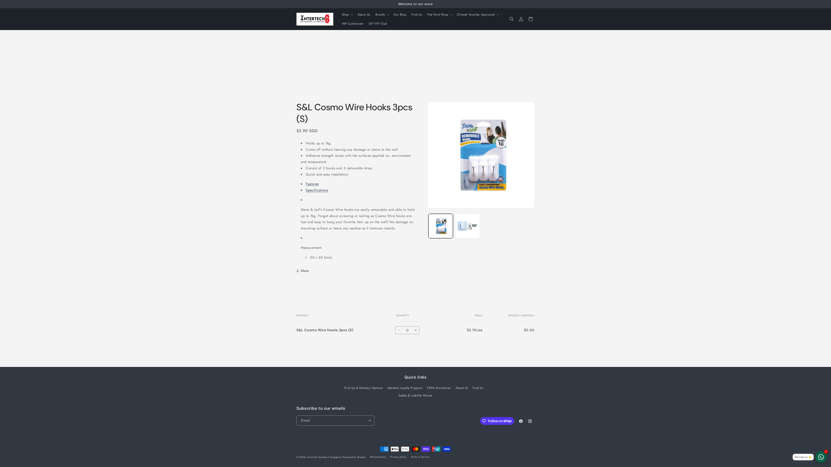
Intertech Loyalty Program (405, 388)
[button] (347, 14)
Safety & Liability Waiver (415, 395)
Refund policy (378, 457)
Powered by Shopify (354, 457)
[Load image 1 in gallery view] (440, 226)
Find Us (478, 388)
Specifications (317, 190)
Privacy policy (398, 457)
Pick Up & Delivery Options (363, 388)
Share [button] (305, 271)
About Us (462, 388)
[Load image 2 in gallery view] (467, 226)
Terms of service (420, 457)
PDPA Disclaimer (439, 388)
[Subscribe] (369, 421)
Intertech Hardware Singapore (324, 457)
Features (312, 183)
